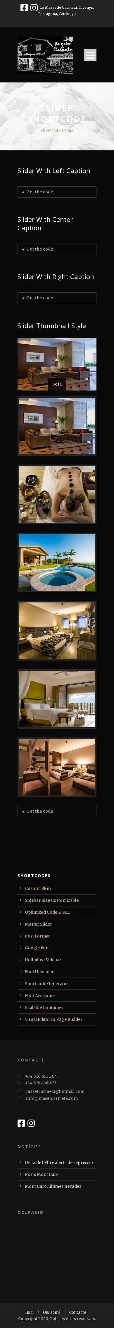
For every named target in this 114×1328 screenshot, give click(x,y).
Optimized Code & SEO (48, 912)
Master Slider (38, 924)
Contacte (77, 1312)
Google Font (37, 948)
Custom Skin (38, 888)
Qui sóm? (52, 1312)
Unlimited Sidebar (43, 959)
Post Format (37, 936)
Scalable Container (44, 1007)
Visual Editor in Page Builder (53, 1019)
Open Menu (90, 55)
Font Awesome (40, 995)
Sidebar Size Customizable (52, 900)
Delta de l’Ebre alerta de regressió (59, 1162)
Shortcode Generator (46, 983)
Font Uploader (39, 971)
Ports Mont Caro (42, 1174)
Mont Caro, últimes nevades (53, 1186)
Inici (29, 1312)
